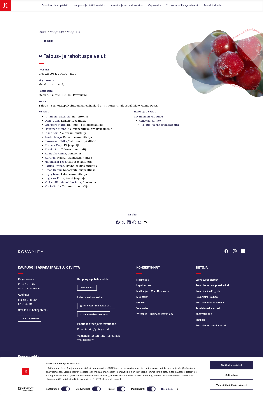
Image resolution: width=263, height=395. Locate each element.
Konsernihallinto (150, 120)
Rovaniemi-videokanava (210, 302)
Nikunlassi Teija (55, 161)
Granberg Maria (55, 124)
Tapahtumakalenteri (208, 308)
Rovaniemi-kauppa (207, 297)
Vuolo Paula (53, 186)
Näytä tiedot (167, 389)
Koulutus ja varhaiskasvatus (126, 5)
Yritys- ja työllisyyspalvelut (182, 5)
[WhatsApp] (134, 222)
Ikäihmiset (142, 280)
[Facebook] (118, 222)
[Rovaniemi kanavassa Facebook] (226, 251)
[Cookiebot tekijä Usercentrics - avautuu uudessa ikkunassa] (25, 389)
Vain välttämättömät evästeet (231, 385)
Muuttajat (142, 297)
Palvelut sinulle (212, 5)
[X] (123, 222)
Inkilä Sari (52, 133)
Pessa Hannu (53, 170)
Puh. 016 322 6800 (30, 318)
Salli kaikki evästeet (231, 365)
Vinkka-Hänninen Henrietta (63, 182)
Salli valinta (231, 375)
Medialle (200, 320)
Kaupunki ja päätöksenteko (89, 5)
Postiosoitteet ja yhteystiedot (96, 324)
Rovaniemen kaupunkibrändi (212, 285)
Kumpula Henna (55, 153)
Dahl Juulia (52, 120)
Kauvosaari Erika (56, 141)
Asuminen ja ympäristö (55, 5)
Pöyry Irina (52, 174)
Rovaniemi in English (208, 291)
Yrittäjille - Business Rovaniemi (154, 314)
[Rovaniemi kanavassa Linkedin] (243, 251)
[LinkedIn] (129, 222)
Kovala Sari (52, 149)
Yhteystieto (73, 32)
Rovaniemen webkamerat (211, 325)
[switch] (96, 388)
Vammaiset (143, 308)
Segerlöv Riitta (54, 178)
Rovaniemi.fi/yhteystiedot (94, 329)
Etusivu (43, 32)
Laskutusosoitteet (207, 280)
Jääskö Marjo (53, 137)
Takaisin (48, 41)
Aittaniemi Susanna (57, 116)
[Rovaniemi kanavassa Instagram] (235, 251)
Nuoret (140, 302)
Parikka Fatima (54, 166)
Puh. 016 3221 (87, 287)
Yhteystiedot (56, 32)
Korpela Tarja (54, 145)
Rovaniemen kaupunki (148, 116)
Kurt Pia (50, 157)
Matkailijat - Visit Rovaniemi (153, 291)
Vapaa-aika (154, 5)
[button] (145, 222)
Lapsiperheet (144, 285)
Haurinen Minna (56, 129)
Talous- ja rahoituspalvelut (160, 124)
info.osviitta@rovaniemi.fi (96, 305)
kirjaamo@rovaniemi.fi (94, 314)
